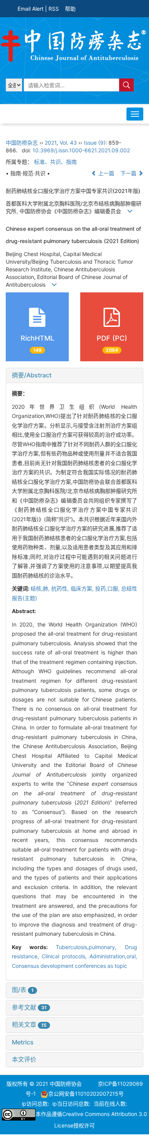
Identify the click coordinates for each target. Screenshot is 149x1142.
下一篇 (129, 173)
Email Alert (31, 8)
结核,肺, (41, 588)
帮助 (70, 8)
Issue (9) (94, 142)
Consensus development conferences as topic (69, 966)
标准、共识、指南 (55, 161)
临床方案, (83, 588)
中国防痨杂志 (22, 142)
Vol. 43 (68, 142)
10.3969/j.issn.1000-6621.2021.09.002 (81, 150)
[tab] (74, 375)
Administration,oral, (113, 956)
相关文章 (29, 1024)
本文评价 (24, 1059)
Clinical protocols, (65, 956)
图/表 (23, 990)
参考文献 (29, 1007)
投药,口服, (108, 588)
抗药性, (60, 588)
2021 (51, 142)
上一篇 (105, 173)
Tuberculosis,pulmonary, (90, 947)
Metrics (23, 1042)
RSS (54, 8)
